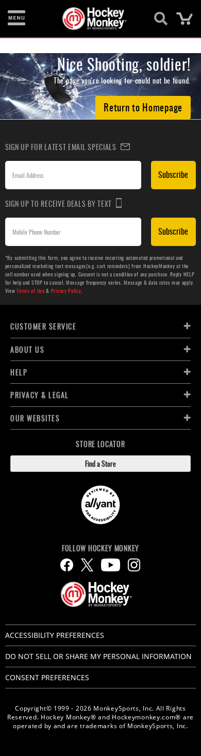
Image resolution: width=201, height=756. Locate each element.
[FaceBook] (66, 564)
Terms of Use (30, 290)
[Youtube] (110, 564)
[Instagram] (134, 564)
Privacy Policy (66, 290)
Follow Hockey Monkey (100, 548)
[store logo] (95, 18)
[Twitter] (87, 564)
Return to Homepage (143, 107)
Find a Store (100, 463)
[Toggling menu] (16, 18)
